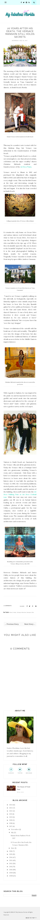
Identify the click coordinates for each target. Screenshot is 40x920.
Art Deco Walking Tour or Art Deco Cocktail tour (20, 494)
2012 (10, 863)
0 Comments (7, 605)
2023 (11, 808)
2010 (10, 870)
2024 (11, 805)
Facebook (11, 773)
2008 (11, 876)
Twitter (20, 773)
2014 (10, 857)
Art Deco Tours (25, 167)
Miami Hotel (12, 612)
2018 (10, 823)
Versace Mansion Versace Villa (25, 612)
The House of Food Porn (23, 788)
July (12, 832)
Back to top (30, 918)
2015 (10, 854)
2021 (10, 814)
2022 (11, 811)
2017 (10, 826)
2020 (11, 817)
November (15, 829)
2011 (10, 867)
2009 (11, 873)
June (12, 848)
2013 (10, 860)
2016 (10, 851)
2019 (10, 820)
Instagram (29, 773)
